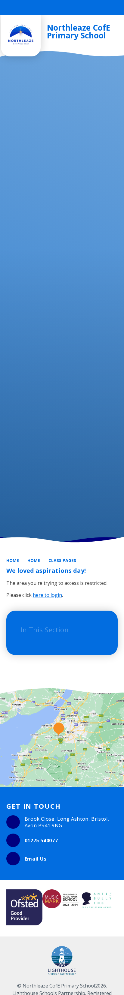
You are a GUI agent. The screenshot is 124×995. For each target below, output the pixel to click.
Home (12, 560)
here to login (47, 595)
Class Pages (62, 560)
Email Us (36, 858)
